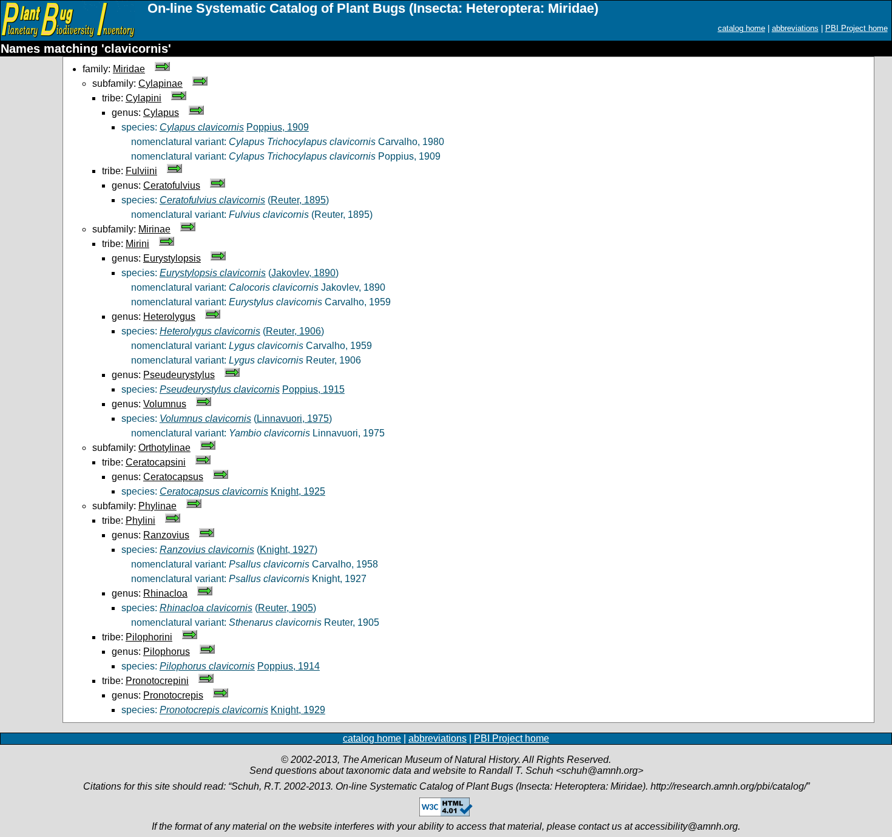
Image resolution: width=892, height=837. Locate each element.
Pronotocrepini (157, 681)
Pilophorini (149, 637)
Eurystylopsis (172, 258)
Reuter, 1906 (293, 331)
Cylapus (161, 112)
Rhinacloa (165, 593)
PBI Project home (856, 28)
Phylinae (157, 506)
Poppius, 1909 (277, 127)
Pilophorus (166, 651)
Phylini (140, 520)
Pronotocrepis (173, 695)
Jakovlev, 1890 (303, 273)
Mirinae (154, 229)
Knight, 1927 (287, 549)
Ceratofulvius (171, 185)
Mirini (137, 244)
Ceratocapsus (173, 477)
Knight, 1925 (298, 491)
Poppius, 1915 (313, 389)
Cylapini (143, 98)
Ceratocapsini (156, 462)
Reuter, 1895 (298, 200)
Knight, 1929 (298, 710)
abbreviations (795, 28)
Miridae (129, 69)
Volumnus (164, 404)
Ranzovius (166, 535)
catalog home (741, 28)
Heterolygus (169, 316)
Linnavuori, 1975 (293, 418)
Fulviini (141, 171)
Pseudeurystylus (179, 375)
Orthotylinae (164, 447)
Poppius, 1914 (288, 666)
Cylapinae (160, 83)
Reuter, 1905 (285, 608)
